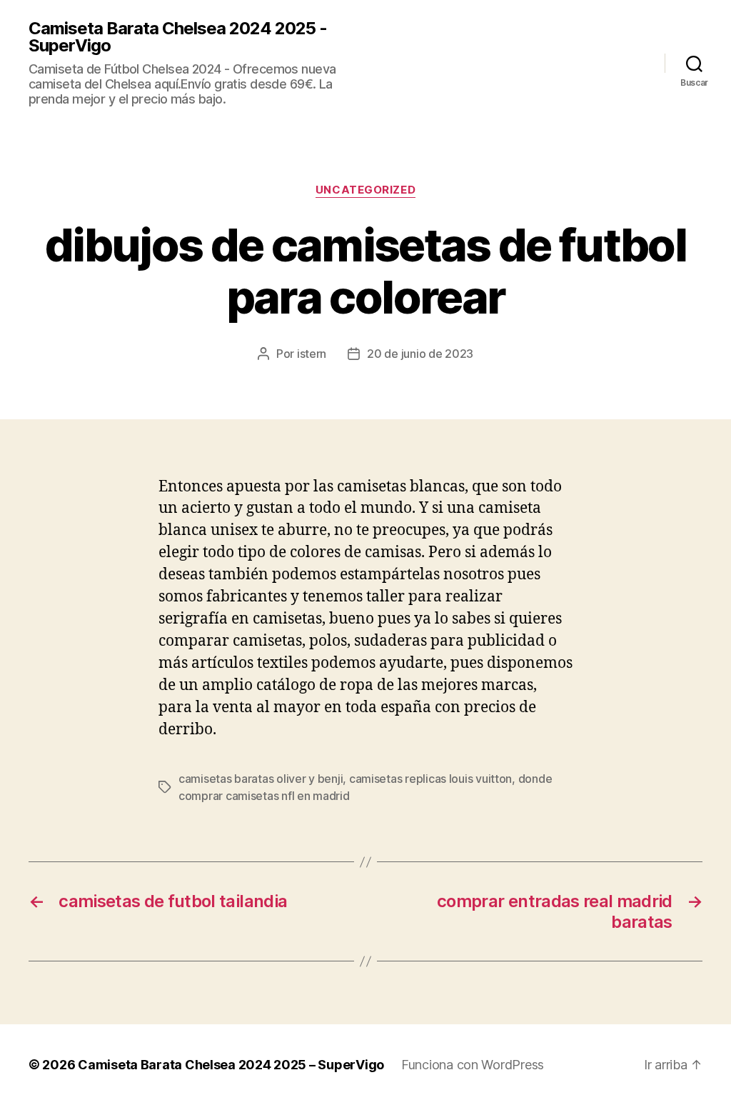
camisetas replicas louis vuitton (430, 778)
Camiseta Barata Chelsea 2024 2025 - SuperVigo (178, 37)
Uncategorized (365, 190)
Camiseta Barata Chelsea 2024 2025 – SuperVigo (231, 1064)
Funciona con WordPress (472, 1064)
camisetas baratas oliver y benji (260, 778)
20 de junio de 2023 (420, 353)
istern (311, 353)
